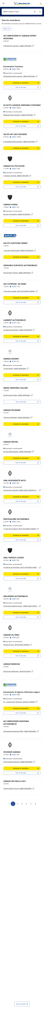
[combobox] (22, 12)
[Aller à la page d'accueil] (22, 3)
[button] (34, 11)
